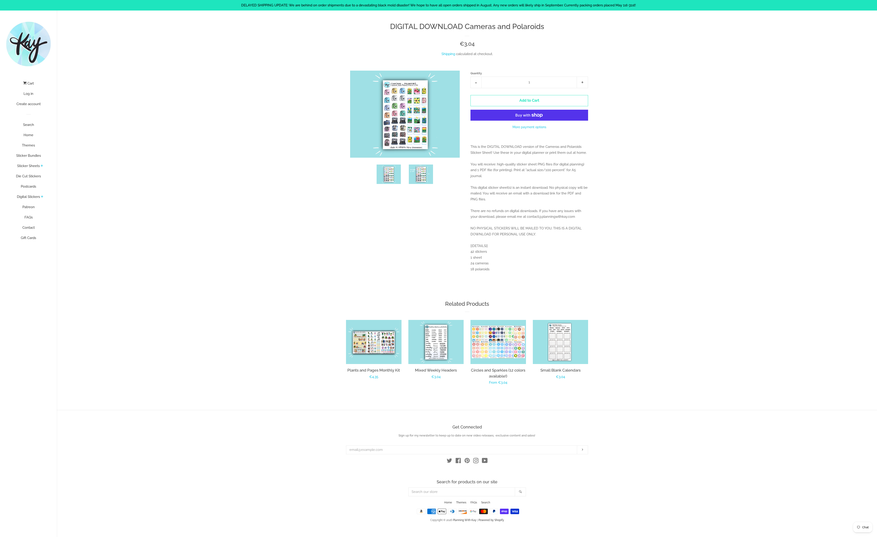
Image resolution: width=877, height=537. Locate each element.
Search (28, 125)
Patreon (28, 207)
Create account (28, 104)
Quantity (476, 73)
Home (28, 135)
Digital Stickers (28, 197)
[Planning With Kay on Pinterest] (467, 462)
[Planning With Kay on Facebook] (458, 462)
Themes (28, 145)
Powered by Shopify (491, 520)
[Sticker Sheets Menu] (42, 166)
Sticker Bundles (28, 156)
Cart (30, 83)
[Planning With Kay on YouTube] (485, 462)
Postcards (28, 186)
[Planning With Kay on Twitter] (449, 462)
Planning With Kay (464, 520)
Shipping (448, 54)
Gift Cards (28, 238)
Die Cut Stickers (28, 176)
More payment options (529, 127)
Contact (28, 228)
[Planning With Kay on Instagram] (476, 462)
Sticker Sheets (28, 166)
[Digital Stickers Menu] (42, 197)
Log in (28, 94)
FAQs (28, 217)
